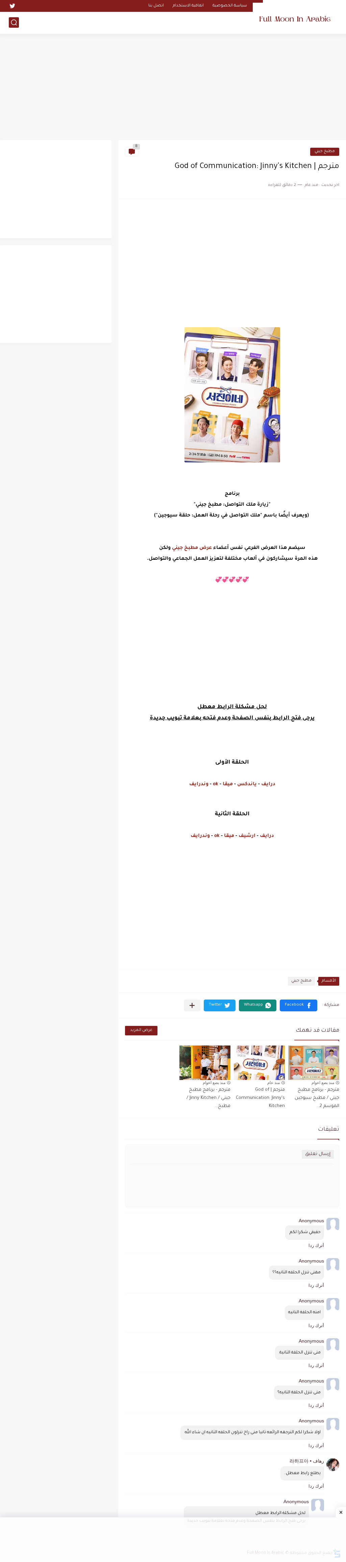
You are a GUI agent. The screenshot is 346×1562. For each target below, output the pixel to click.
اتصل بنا (156, 6)
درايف (268, 784)
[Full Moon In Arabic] (295, 16)
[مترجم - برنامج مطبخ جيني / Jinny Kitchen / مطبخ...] (204, 1063)
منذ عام (273, 1082)
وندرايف (198, 784)
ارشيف (247, 836)
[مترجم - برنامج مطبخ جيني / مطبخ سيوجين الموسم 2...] (313, 1063)
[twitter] (12, 5)
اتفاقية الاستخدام (188, 6)
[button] (298, 1005)
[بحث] (14, 22)
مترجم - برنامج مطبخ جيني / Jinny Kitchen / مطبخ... (208, 1098)
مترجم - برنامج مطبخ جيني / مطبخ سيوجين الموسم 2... (317, 1098)
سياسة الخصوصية (230, 6)
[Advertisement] (173, 88)
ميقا (227, 784)
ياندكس (247, 784)
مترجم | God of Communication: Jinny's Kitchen (260, 1098)
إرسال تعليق (317, 1154)
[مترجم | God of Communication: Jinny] (259, 1063)
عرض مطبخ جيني (192, 548)
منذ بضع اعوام (323, 1082)
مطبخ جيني (325, 151)
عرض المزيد (141, 1030)
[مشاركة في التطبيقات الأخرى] (192, 1005)
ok (215, 784)
